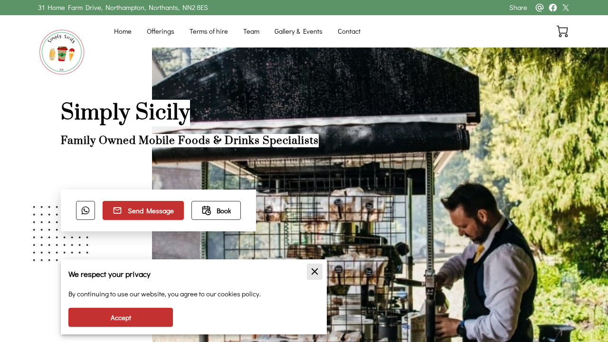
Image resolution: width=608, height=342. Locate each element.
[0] (562, 31)
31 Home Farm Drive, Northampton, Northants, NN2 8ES (123, 7)
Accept (121, 317)
